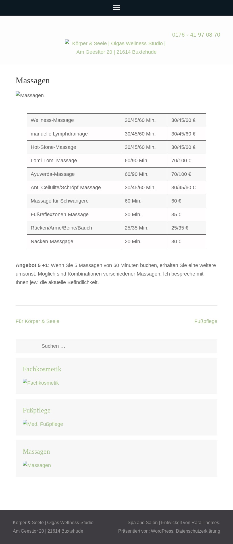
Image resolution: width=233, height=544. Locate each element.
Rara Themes (205, 522)
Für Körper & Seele (37, 321)
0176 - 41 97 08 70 (196, 35)
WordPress (162, 531)
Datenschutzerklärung (198, 531)
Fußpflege (205, 321)
